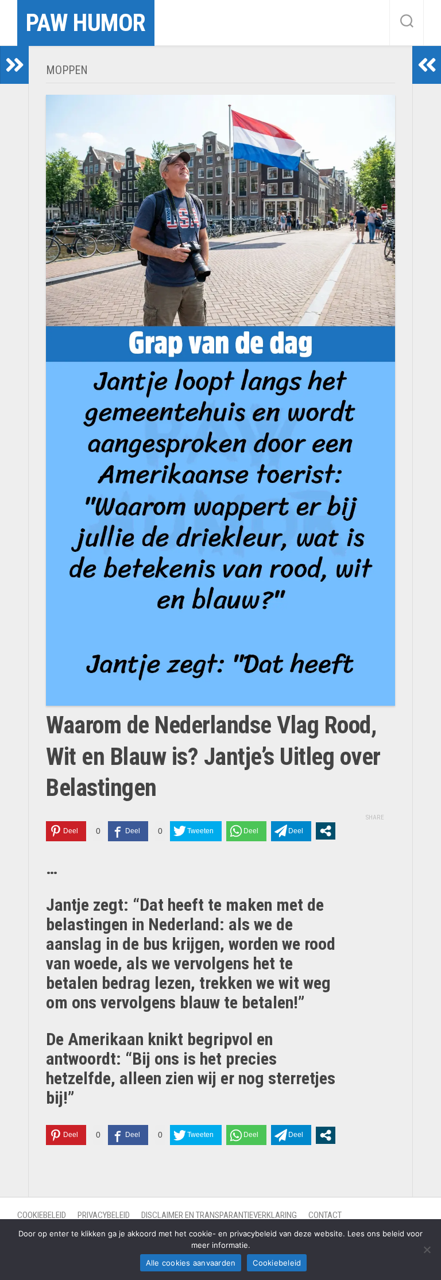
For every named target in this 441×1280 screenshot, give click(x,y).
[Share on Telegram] (291, 831)
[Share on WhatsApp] (246, 831)
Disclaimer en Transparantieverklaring (219, 1215)
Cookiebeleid (41, 1215)
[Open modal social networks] (325, 831)
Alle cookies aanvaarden (191, 1262)
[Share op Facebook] (128, 831)
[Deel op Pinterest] (66, 831)
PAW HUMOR (86, 23)
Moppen (67, 70)
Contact (325, 1215)
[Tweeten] (196, 831)
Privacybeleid (104, 1215)
